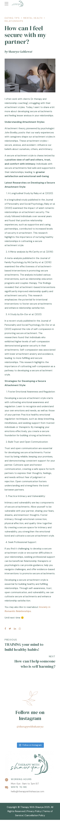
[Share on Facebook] (5, 628)
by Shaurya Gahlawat (18, 52)
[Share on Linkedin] (15, 628)
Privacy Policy (34, 811)
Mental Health (33, 18)
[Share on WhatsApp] (20, 628)
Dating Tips (12, 18)
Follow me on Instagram (30, 715)
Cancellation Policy (35, 815)
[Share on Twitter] (10, 628)
